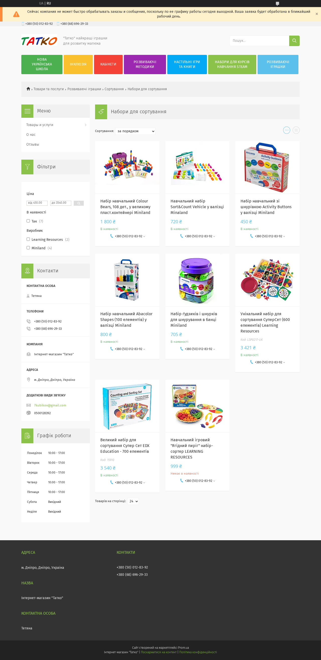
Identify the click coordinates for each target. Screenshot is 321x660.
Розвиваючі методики (145, 64)
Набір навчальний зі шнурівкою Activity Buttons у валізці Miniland (265, 207)
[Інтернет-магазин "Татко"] (39, 45)
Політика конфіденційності (198, 652)
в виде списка (296, 131)
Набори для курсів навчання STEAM (232, 64)
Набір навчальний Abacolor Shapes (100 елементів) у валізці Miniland (126, 319)
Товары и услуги (39, 125)
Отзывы (32, 144)
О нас (31, 135)
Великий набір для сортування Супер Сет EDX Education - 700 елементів (124, 446)
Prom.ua (183, 647)
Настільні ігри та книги (187, 64)
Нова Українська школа (42, 64)
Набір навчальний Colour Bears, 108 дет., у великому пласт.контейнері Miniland (125, 207)
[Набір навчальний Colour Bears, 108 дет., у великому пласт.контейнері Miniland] (127, 167)
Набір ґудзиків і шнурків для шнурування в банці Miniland (194, 319)
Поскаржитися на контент (158, 652)
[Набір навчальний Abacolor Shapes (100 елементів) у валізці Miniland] (127, 280)
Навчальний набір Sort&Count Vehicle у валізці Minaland (197, 207)
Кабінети (108, 64)
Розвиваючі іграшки (278, 64)
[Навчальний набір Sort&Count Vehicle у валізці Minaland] (197, 167)
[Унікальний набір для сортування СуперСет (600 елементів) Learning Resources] (267, 280)
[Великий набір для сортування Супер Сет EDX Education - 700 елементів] (127, 406)
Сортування (114, 89)
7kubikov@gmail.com (50, 405)
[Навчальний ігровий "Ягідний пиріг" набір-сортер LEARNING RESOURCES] (197, 406)
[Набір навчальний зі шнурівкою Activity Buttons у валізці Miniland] (267, 167)
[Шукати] (294, 41)
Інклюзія (78, 64)
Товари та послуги (49, 89)
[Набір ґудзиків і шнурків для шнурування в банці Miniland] (197, 280)
